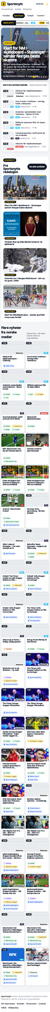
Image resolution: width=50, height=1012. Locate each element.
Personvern (31, 1003)
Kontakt (18, 9)
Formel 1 (41, 15)
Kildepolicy (27, 9)
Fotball (30, 15)
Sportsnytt (18, 15)
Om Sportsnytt (7, 9)
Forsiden (6, 15)
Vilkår (4, 1007)
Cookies (42, 1003)
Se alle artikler (37, 166)
